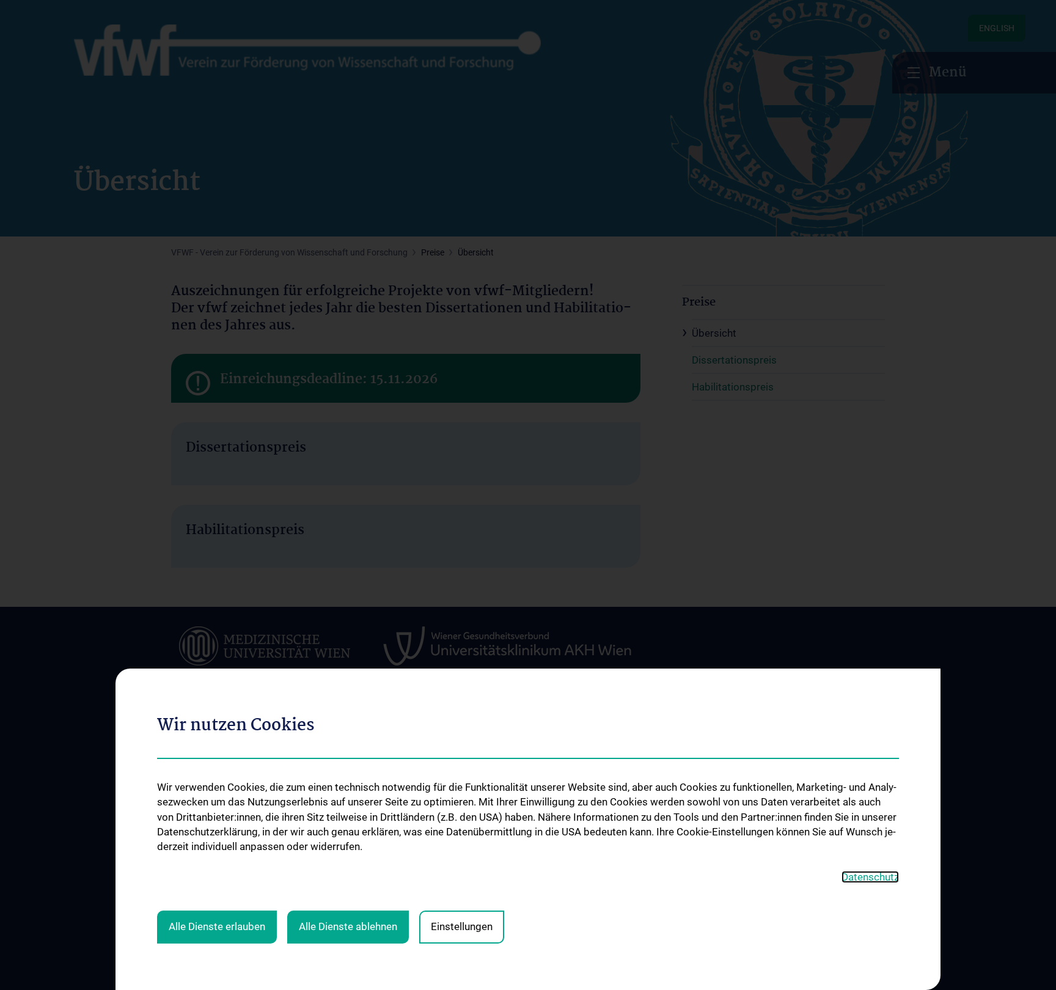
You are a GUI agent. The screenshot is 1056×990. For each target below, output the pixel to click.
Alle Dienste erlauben (217, 926)
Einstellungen (462, 926)
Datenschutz (870, 877)
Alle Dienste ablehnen (348, 926)
